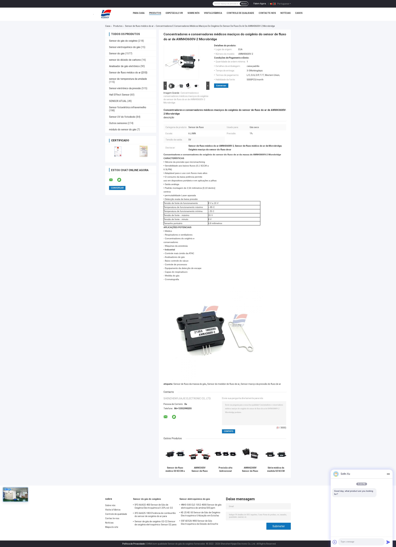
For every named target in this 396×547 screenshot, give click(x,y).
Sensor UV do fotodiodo (122, 116)
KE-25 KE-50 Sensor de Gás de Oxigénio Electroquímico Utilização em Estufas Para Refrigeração (200, 514)
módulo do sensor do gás (122, 129)
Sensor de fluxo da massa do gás (189, 384)
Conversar (221, 85)
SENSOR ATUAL (118, 101)
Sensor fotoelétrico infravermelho (127, 107)
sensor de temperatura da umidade (128, 78)
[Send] (388, 542)
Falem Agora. (260, 3)
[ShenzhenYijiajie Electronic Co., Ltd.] (106, 13)
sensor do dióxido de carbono (125, 59)
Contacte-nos (267, 13)
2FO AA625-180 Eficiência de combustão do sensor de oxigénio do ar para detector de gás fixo (155, 515)
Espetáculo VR (174, 13)
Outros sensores (118, 123)
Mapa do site (111, 527)
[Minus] (388, 474)
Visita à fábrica (213, 13)
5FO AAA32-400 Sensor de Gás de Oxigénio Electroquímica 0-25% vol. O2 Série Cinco (154, 506)
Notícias (285, 13)
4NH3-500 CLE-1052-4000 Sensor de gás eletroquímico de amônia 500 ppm (201, 506)
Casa (107, 26)
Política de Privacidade (133, 544)
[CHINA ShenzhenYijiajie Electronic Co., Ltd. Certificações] (118, 151)
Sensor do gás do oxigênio (123, 40)
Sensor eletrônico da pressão (125, 88)
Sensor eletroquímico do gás (124, 47)
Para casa (138, 13)
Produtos (155, 13)
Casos (298, 13)
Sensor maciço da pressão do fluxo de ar (261, 384)
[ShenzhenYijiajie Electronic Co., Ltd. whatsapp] (121, 180)
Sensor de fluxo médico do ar (139, 26)
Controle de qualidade (240, 13)
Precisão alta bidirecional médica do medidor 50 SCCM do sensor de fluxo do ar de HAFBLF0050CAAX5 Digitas (225, 469)
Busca (244, 4)
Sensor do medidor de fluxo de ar (223, 384)
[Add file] (335, 542)
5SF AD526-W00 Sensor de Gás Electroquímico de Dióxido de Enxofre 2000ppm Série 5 (199, 523)
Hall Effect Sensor (119, 94)
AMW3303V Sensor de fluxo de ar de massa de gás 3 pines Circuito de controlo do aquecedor (199, 469)
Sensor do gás (117, 53)
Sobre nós (193, 13)
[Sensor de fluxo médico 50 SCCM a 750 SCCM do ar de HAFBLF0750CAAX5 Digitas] (175, 454)
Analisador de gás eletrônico (124, 66)
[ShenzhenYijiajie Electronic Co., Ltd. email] (113, 180)
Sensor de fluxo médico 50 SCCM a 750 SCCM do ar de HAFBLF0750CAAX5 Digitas (175, 469)
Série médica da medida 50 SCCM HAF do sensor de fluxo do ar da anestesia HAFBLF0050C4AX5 (276, 469)
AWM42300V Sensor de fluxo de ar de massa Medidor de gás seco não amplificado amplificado (250, 469)
